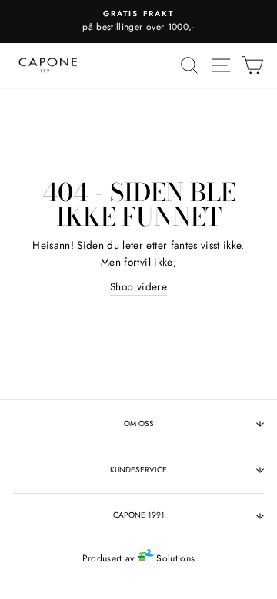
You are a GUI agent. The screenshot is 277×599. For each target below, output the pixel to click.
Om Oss (139, 423)
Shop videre (138, 286)
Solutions (174, 558)
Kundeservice (138, 469)
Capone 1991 (139, 515)
